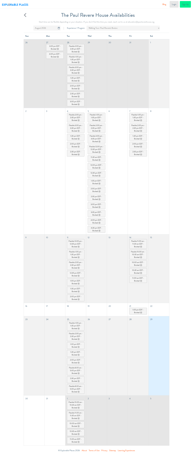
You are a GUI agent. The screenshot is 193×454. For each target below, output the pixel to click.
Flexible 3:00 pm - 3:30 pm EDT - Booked (76, 70)
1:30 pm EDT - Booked (75, 79)
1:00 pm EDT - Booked (75, 282)
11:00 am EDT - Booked (138, 279)
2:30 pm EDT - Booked (75, 95)
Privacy (104, 450)
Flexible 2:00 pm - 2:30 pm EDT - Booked (76, 49)
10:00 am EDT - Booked (138, 263)
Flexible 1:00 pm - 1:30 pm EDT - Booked (75, 59)
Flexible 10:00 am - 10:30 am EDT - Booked (138, 254)
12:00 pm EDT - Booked (96, 166)
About (84, 450)
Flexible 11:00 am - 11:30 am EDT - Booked (138, 244)
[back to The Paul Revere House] (25, 15)
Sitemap (112, 450)
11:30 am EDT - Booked (96, 158)
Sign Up (185, 4)
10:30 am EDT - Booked (138, 271)
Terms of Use (94, 450)
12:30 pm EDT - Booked (96, 174)
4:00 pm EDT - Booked (55, 55)
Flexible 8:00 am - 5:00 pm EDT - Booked (76, 370)
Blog (164, 4)
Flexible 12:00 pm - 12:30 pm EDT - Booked (96, 149)
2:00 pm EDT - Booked (75, 87)
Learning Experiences (126, 450)
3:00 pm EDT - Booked (55, 47)
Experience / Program (76, 28)
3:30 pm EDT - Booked (96, 213)
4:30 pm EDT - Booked (96, 229)
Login (174, 4)
